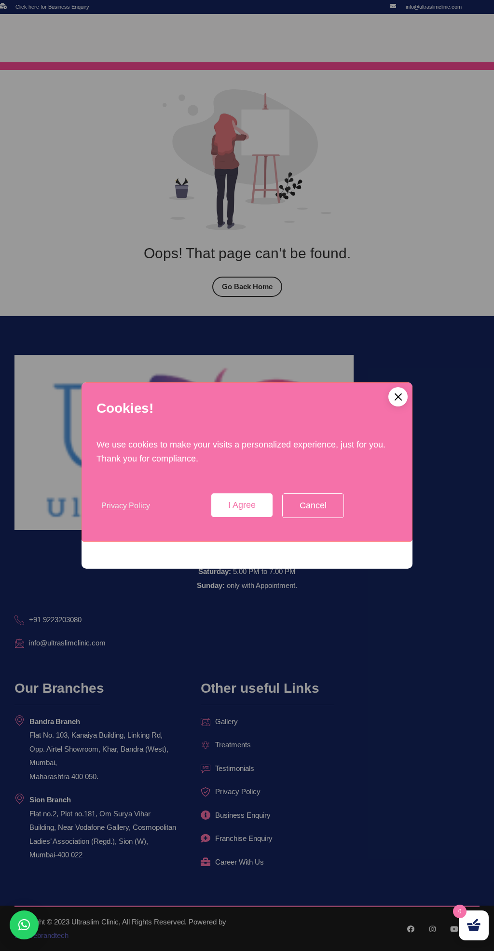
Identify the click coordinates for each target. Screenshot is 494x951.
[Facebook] (410, 929)
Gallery (226, 721)
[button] (398, 396)
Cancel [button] (313, 505)
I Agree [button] (242, 505)
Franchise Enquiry (244, 838)
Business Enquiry (243, 815)
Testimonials (234, 768)
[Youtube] (454, 929)
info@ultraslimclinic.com (434, 7)
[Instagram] (432, 929)
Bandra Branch (54, 721)
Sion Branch (50, 800)
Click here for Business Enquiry (52, 7)
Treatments (233, 745)
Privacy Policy (125, 506)
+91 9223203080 (55, 619)
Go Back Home (247, 286)
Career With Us (239, 862)
